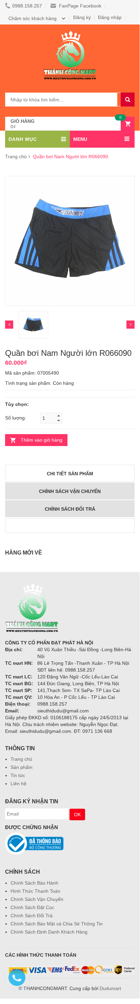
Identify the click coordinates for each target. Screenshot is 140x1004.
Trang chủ (21, 759)
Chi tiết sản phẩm (70, 473)
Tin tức (18, 775)
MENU (80, 139)
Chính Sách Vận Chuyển (37, 899)
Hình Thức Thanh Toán (35, 891)
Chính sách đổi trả (70, 509)
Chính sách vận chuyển (70, 491)
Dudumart (110, 988)
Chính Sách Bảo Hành (34, 883)
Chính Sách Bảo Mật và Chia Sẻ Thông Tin (57, 923)
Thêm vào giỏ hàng (41, 440)
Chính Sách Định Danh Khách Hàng (49, 932)
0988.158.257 (27, 6)
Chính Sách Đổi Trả (32, 915)
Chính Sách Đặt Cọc (32, 907)
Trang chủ (16, 156)
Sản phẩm (22, 767)
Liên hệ (18, 783)
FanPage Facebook (79, 6)
